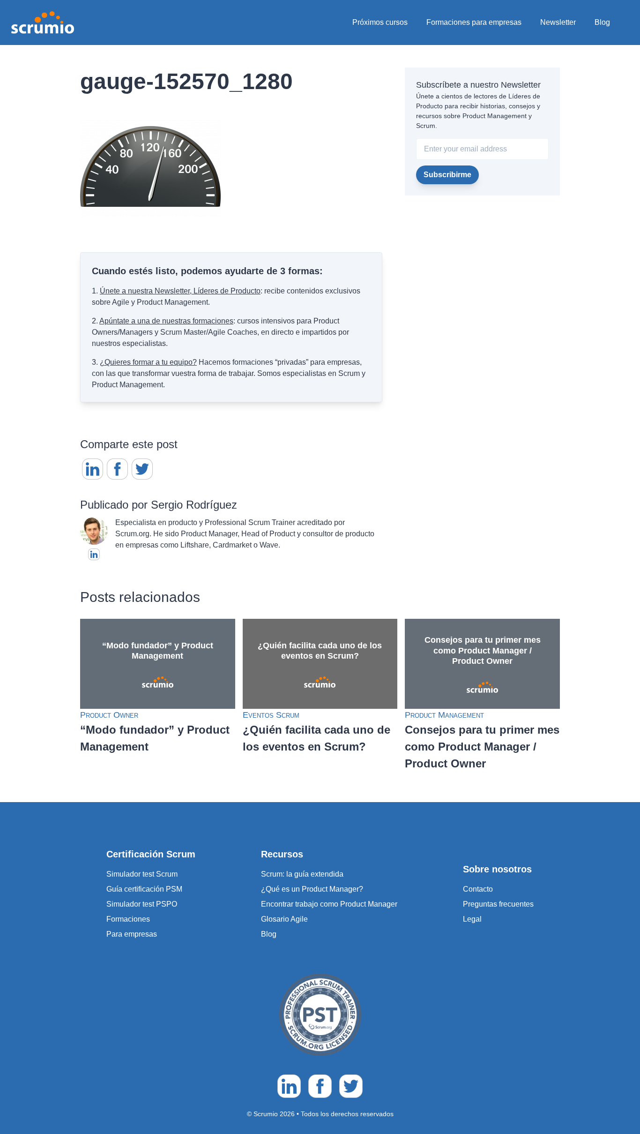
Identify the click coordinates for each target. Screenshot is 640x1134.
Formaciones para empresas (473, 22)
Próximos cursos (380, 22)
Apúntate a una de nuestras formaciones (166, 321)
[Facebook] (117, 469)
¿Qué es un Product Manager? (312, 889)
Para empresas (131, 934)
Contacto (478, 889)
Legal (472, 919)
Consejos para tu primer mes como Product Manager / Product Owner (482, 746)
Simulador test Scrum (142, 874)
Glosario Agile (284, 919)
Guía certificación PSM (144, 889)
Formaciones (128, 919)
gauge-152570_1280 (186, 81)
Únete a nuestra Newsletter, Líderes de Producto (180, 291)
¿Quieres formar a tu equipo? (148, 362)
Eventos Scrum (271, 715)
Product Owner (109, 715)
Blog (602, 22)
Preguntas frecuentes (498, 904)
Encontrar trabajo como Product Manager (329, 904)
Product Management (444, 715)
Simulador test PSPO (141, 904)
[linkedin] (92, 469)
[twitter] (142, 469)
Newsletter (558, 22)
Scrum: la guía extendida (302, 874)
